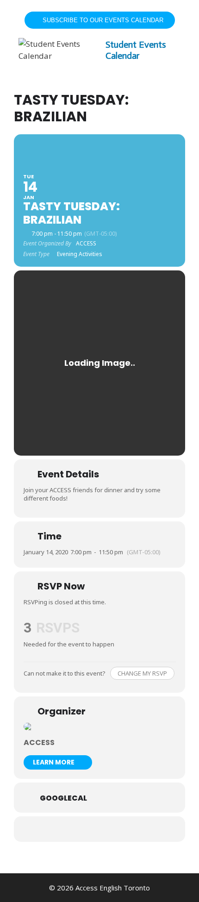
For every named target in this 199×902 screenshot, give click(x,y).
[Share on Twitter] (98, 829)
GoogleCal (63, 798)
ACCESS (39, 742)
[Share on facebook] (80, 829)
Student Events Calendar (136, 50)
